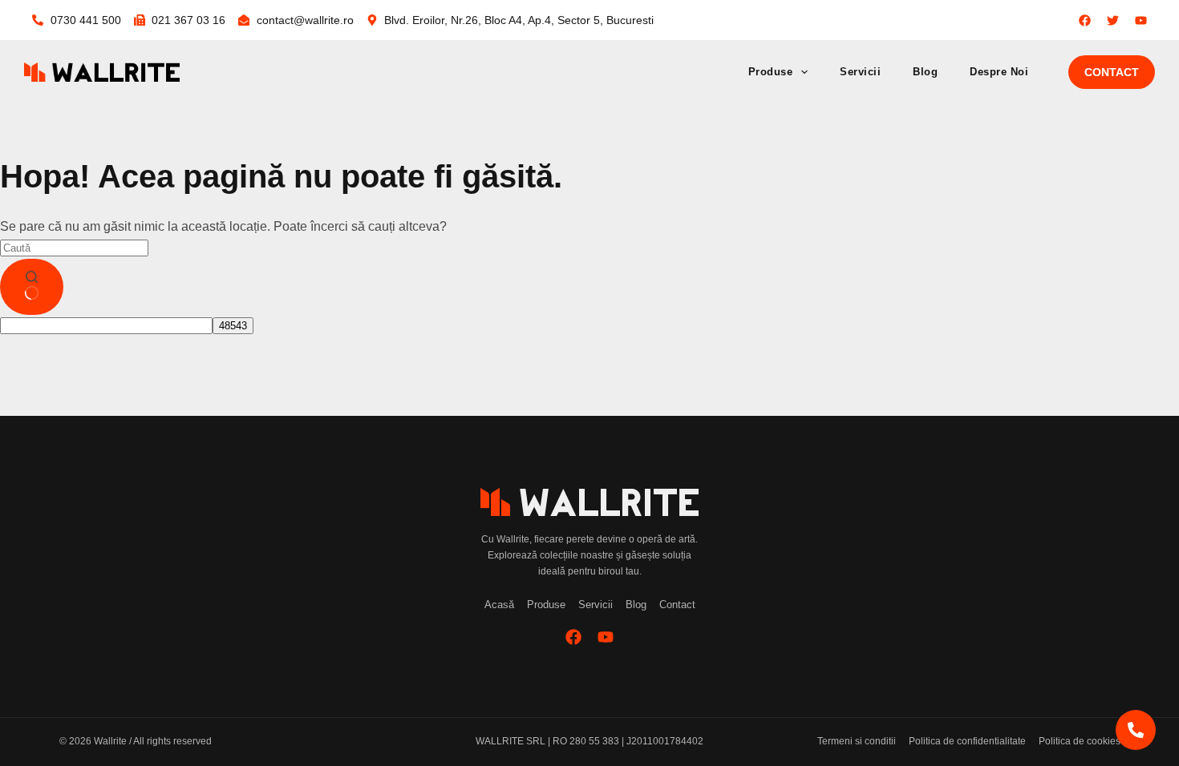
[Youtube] (606, 637)
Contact (1111, 72)
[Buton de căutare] (31, 287)
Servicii (860, 72)
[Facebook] (573, 637)
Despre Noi (999, 72)
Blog (925, 72)
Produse (770, 72)
